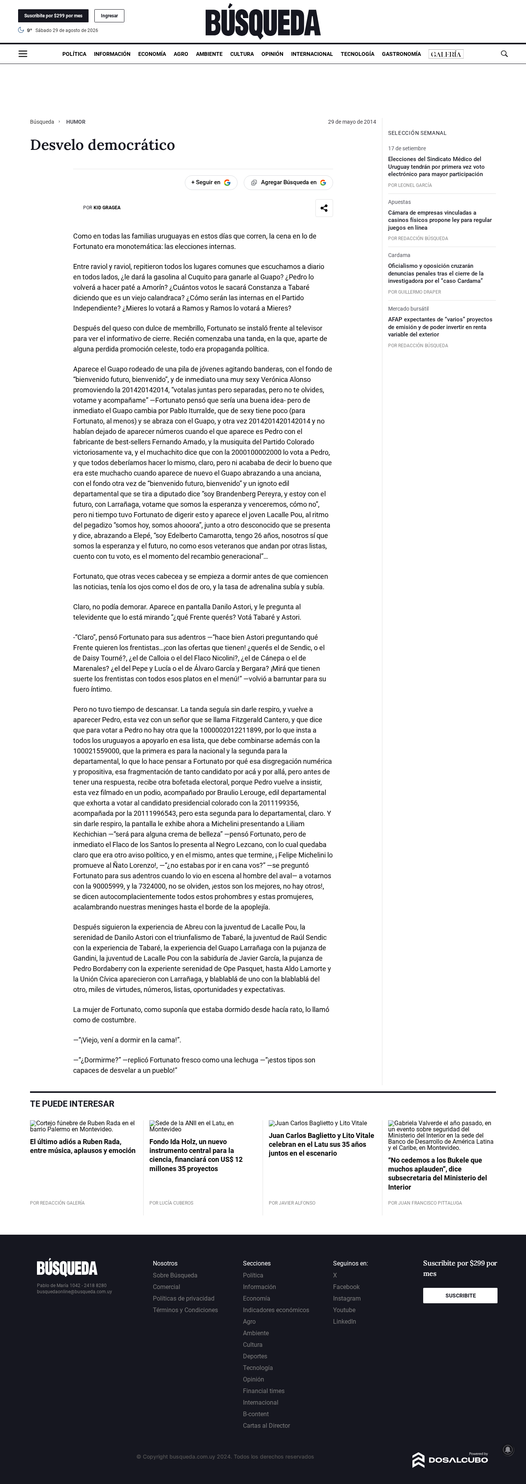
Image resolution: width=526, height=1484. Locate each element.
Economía (152, 54)
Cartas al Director (266, 1425)
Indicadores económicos (276, 1310)
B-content (256, 1414)
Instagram (347, 1298)
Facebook (346, 1287)
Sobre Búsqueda (175, 1275)
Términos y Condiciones (185, 1310)
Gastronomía (401, 54)
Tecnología (357, 54)
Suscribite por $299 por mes (53, 15)
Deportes (255, 1356)
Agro (181, 54)
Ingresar (109, 15)
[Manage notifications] (508, 1450)
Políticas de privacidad (183, 1298)
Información (112, 54)
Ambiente (209, 54)
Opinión (272, 54)
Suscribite (461, 1295)
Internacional (312, 54)
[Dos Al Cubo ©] (450, 1465)
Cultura (242, 54)
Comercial (166, 1287)
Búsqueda (42, 122)
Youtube (344, 1310)
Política (74, 54)
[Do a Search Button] (504, 53)
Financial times (264, 1391)
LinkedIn (344, 1321)
